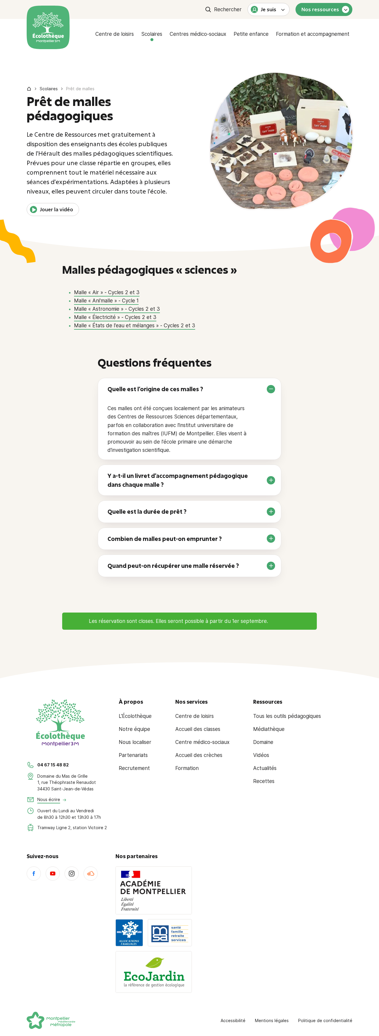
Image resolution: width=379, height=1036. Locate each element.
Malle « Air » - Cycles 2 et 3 (106, 292)
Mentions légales (272, 1020)
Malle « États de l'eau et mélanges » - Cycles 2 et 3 (134, 325)
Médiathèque (269, 729)
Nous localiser (135, 742)
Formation (187, 768)
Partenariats (133, 755)
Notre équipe (134, 729)
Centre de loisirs (114, 34)
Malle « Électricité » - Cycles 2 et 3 (115, 317)
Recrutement (134, 768)
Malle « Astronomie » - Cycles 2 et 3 (117, 309)
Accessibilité (233, 1020)
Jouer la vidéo (56, 209)
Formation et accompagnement (312, 34)
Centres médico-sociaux (198, 34)
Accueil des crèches (198, 755)
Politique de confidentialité (325, 1020)
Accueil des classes (197, 729)
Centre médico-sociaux (202, 742)
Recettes (263, 781)
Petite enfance (251, 34)
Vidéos (261, 755)
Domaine (263, 742)
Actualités (265, 768)
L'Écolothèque (135, 716)
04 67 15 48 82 (53, 764)
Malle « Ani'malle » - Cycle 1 (106, 301)
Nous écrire (48, 799)
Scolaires (151, 34)
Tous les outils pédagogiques (287, 716)
